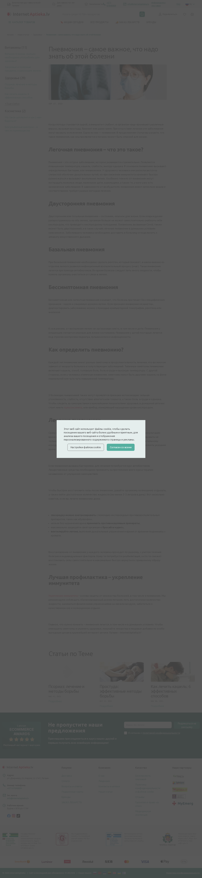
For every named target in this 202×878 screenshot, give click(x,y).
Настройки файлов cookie (86, 447)
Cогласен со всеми (121, 447)
